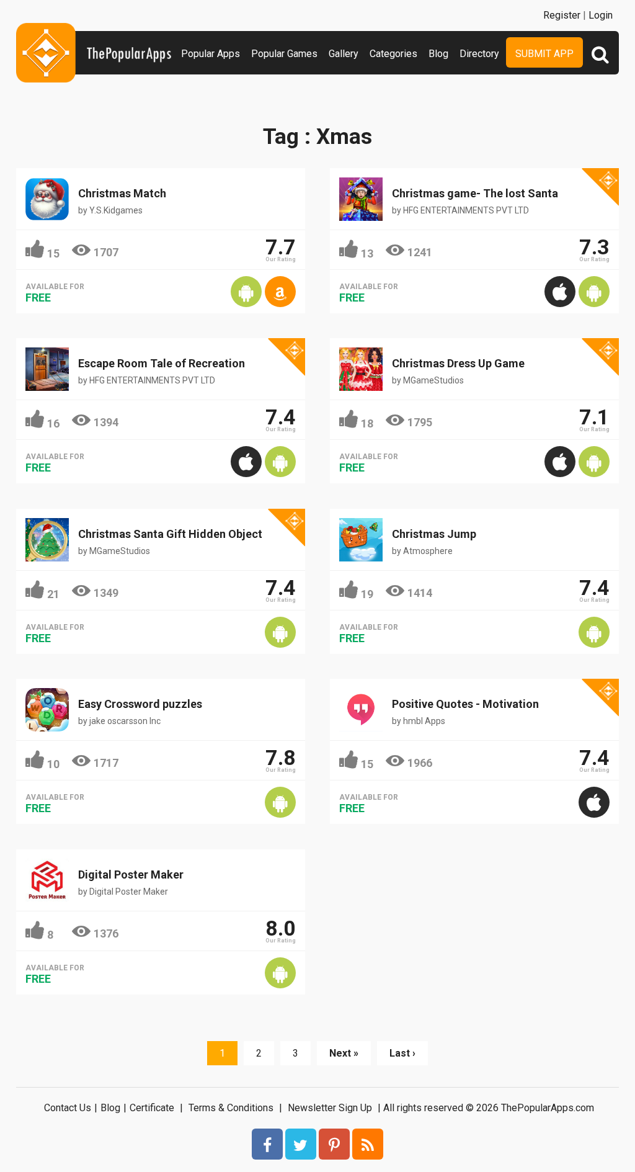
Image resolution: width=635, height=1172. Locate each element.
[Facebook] (267, 1144)
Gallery (343, 54)
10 (53, 764)
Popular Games (284, 54)
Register (561, 15)
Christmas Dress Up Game (458, 363)
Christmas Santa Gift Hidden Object (170, 533)
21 (53, 594)
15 (53, 253)
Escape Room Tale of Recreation (161, 363)
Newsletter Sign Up (330, 1108)
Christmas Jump (434, 533)
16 (53, 423)
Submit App (544, 54)
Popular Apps (210, 54)
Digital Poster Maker (131, 874)
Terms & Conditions (231, 1108)
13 (367, 253)
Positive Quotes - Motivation (465, 703)
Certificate (152, 1108)
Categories (393, 54)
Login (600, 15)
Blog (438, 54)
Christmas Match (122, 193)
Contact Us (67, 1108)
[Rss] (367, 1144)
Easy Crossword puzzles (140, 703)
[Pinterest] (334, 1144)
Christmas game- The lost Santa (475, 193)
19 (367, 594)
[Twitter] (300, 1144)
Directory (479, 54)
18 (367, 423)
